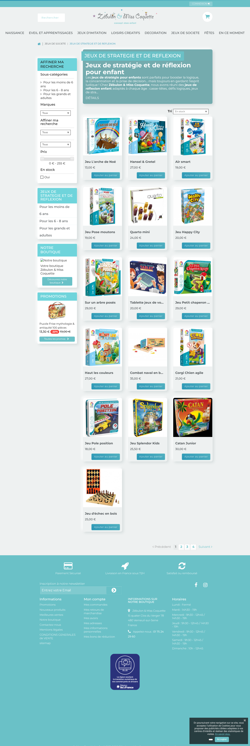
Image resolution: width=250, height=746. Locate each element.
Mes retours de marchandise (94, 611)
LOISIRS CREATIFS (125, 33)
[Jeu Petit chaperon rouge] (192, 276)
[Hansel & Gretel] (147, 136)
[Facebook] (196, 585)
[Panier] (207, 17)
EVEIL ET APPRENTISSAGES (51, 33)
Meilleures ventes (51, 615)
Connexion (200, 3)
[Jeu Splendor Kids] (147, 417)
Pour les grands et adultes (54, 231)
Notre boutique (50, 250)
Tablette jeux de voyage (147, 303)
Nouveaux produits (52, 609)
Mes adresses (93, 623)
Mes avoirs (91, 618)
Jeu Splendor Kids (145, 443)
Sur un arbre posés (100, 303)
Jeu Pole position (99, 443)
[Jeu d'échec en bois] (102, 487)
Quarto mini (140, 232)
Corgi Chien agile (189, 373)
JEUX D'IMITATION (91, 33)
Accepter (222, 739)
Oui (47, 177)
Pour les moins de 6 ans (54, 210)
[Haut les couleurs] (102, 347)
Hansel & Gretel (142, 162)
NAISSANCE (14, 33)
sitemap (45, 643)
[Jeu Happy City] (192, 206)
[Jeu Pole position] (102, 417)
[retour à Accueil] (41, 43)
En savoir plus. (222, 734)
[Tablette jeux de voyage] (147, 276)
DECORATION (156, 33)
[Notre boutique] (57, 260)
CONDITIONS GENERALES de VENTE (57, 636)
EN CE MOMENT (232, 33)
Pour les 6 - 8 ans (53, 221)
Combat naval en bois (147, 373)
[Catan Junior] (192, 417)
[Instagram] (205, 585)
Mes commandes (95, 604)
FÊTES (209, 33)
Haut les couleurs (99, 373)
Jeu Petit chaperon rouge (192, 303)
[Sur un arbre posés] (102, 276)
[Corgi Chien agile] (192, 347)
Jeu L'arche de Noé (100, 162)
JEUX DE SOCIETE (185, 33)
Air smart (182, 162)
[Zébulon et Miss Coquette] (125, 16)
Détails (92, 98)
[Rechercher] (69, 17)
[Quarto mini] (147, 206)
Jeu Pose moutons (100, 232)
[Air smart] (192, 136)
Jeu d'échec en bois (101, 514)
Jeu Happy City (187, 232)
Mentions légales (51, 629)
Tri (170, 111)
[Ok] (113, 590)
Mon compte (94, 599)
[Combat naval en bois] (147, 347)
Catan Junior (185, 443)
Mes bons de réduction (99, 636)
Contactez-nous (50, 625)
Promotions (53, 296)
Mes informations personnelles (95, 629)
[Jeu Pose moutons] (102, 206)
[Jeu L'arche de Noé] (102, 136)
